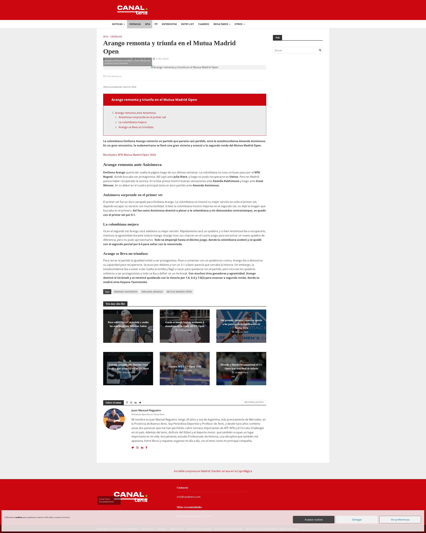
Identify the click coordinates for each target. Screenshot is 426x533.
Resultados (220, 24)
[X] (132, 447)
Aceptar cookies (314, 519)
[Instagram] (137, 447)
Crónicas (135, 24)
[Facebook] (146, 447)
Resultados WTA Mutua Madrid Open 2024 (129, 155)
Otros (238, 24)
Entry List (187, 24)
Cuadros (203, 24)
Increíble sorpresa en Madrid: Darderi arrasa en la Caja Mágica (213, 471)
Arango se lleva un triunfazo (136, 127)
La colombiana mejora (133, 122)
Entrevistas (169, 24)
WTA (147, 24)
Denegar (357, 519)
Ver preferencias (400, 519)
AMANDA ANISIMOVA (125, 291)
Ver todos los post (254, 402)
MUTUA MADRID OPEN (179, 291)
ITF (156, 24)
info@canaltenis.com (189, 496)
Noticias (117, 24)
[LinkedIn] (142, 447)
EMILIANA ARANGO (152, 291)
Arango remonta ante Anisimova (135, 113)
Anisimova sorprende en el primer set (142, 117)
